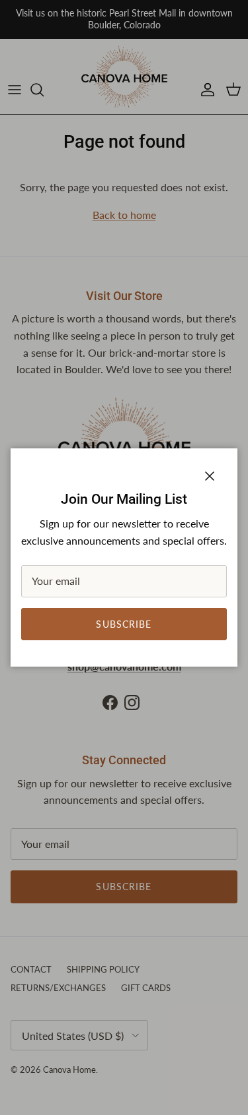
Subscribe (123, 624)
